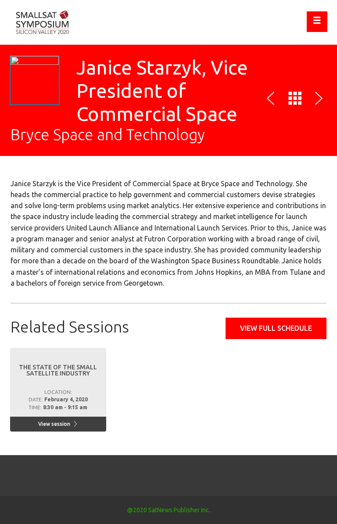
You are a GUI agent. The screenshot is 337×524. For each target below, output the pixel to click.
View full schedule (276, 328)
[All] (294, 99)
